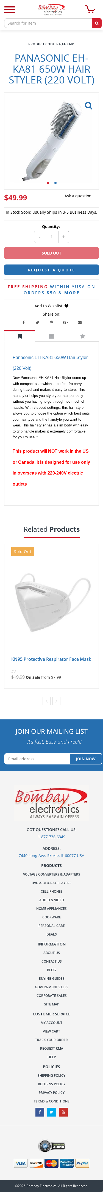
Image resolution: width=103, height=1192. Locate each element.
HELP (52, 1057)
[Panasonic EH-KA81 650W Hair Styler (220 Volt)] (87, 104)
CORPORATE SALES (52, 995)
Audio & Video (51, 900)
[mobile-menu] (9, 10)
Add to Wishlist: (50, 305)
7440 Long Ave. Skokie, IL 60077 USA (51, 855)
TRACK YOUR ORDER (51, 1040)
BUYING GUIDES (52, 978)
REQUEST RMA (51, 1048)
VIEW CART (51, 1031)
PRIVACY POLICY (52, 1092)
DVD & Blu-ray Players (51, 883)
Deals (51, 934)
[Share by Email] (79, 322)
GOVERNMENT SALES (51, 987)
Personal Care (51, 925)
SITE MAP (51, 1004)
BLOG (51, 970)
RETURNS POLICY (51, 1084)
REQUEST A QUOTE (51, 270)
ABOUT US (51, 952)
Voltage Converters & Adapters (51, 874)
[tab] (19, 336)
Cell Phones (52, 891)
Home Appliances (51, 908)
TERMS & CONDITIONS (51, 1101)
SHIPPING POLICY (51, 1075)
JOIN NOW (86, 758)
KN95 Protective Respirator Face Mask (51, 659)
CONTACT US (51, 961)
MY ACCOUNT (51, 1022)
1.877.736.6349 (51, 836)
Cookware (51, 917)
